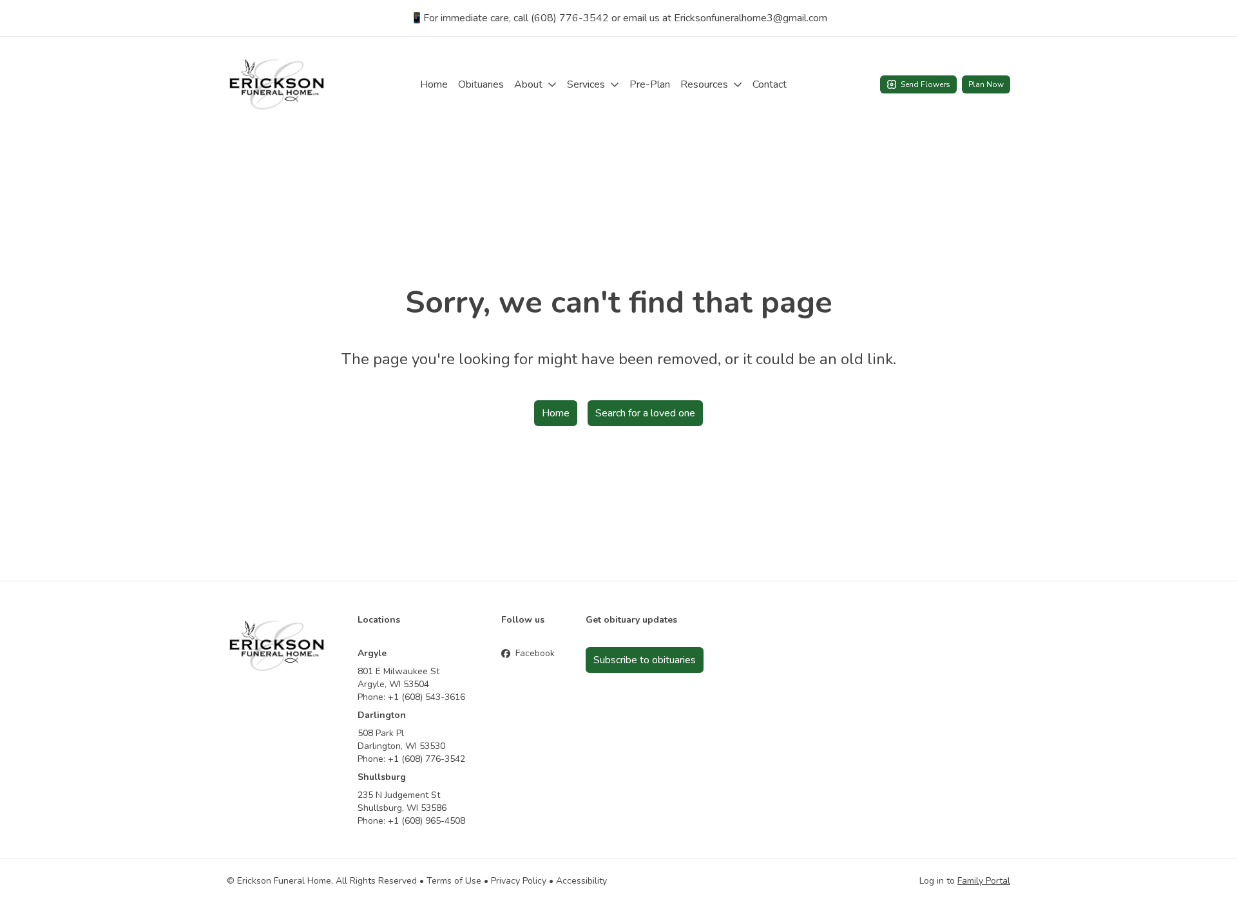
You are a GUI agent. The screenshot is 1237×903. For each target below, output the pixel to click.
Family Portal (983, 881)
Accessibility (581, 881)
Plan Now (986, 84)
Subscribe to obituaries (644, 660)
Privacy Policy (518, 881)
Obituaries (481, 84)
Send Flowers (925, 84)
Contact (770, 84)
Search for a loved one (645, 413)
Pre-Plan (649, 84)
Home (434, 84)
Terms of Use (454, 881)
